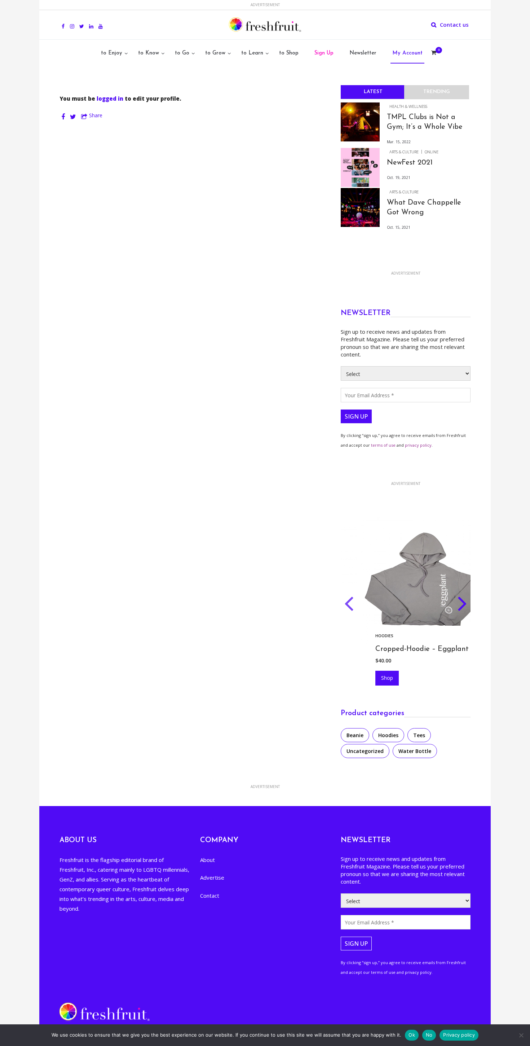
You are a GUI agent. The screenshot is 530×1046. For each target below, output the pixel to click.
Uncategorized (365, 751)
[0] (433, 53)
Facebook (63, 22)
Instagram (72, 22)
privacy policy (418, 445)
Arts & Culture (404, 151)
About (207, 859)
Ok (411, 1035)
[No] (521, 1035)
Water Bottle (414, 751)
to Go (182, 53)
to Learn (252, 53)
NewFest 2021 (410, 162)
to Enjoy (111, 53)
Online (431, 151)
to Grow (215, 53)
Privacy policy (459, 1035)
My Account (407, 53)
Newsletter (362, 53)
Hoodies (366, 635)
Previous (349, 605)
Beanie (354, 735)
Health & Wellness (408, 106)
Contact (209, 895)
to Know (148, 53)
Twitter (82, 22)
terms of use (383, 445)
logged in (110, 98)
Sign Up (324, 53)
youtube (101, 22)
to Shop (289, 53)
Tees (419, 735)
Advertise (212, 877)
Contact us (454, 24)
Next (462, 605)
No (429, 1035)
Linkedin (91, 22)
